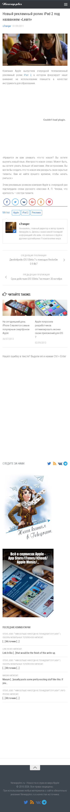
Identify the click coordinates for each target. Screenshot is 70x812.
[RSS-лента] (54, 463)
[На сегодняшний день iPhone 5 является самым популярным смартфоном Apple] (19, 308)
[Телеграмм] (65, 463)
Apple (16, 212)
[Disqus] (35, 409)
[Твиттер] (49, 463)
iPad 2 (27, 75)
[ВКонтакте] (60, 463)
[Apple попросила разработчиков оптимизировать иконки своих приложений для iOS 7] (51, 308)
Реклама (36, 212)
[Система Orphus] (23, 749)
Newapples (12, 4)
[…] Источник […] (11, 641)
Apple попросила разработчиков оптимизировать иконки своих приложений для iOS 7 (49, 329)
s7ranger (7, 26)
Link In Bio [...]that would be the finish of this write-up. (29, 652)
